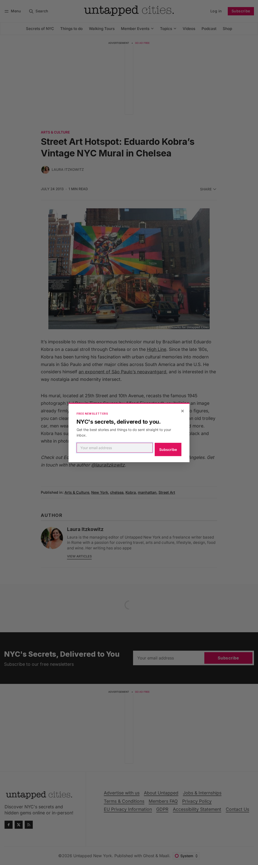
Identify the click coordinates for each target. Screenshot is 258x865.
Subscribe (168, 449)
